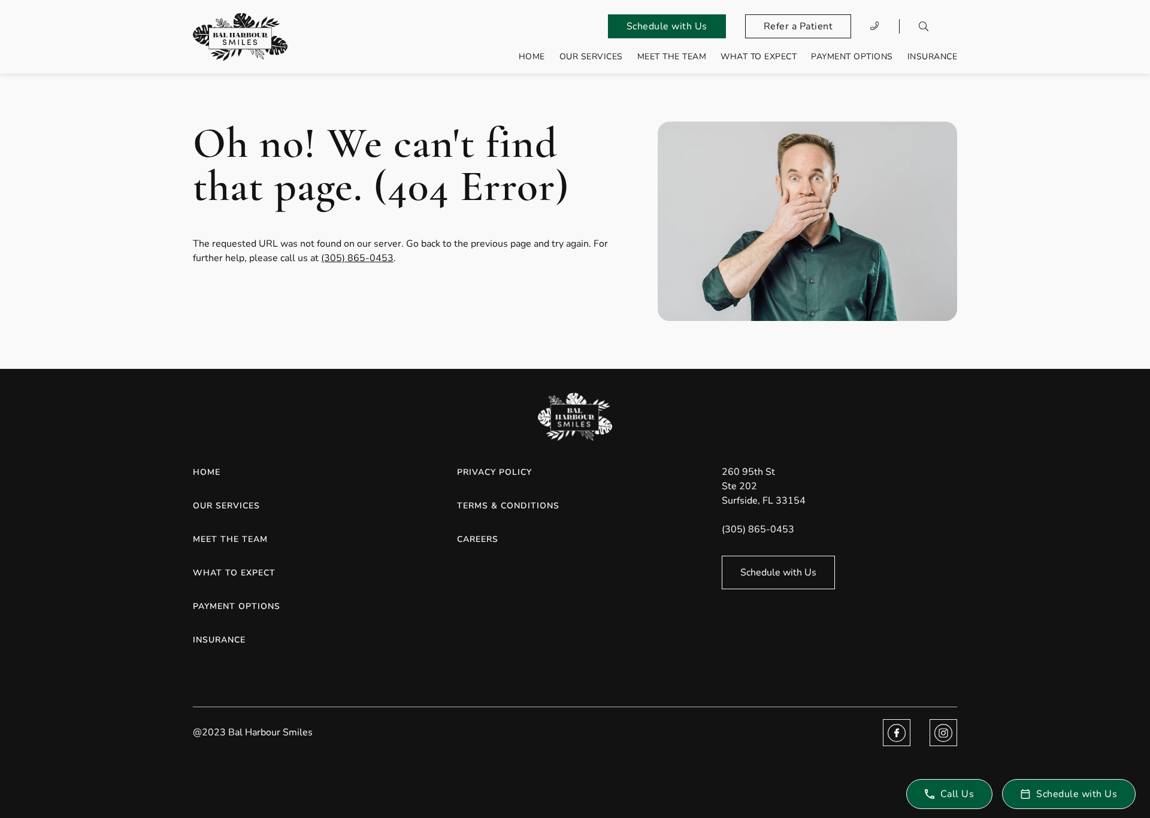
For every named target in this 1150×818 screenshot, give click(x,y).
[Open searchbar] (923, 26)
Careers (477, 539)
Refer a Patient (798, 26)
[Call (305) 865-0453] (875, 26)
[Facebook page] (896, 732)
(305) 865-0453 (357, 258)
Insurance (932, 56)
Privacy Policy (494, 472)
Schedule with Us (667, 26)
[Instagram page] (943, 732)
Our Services (591, 56)
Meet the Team (672, 56)
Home (532, 56)
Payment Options (852, 56)
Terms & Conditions (508, 505)
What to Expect (759, 56)
